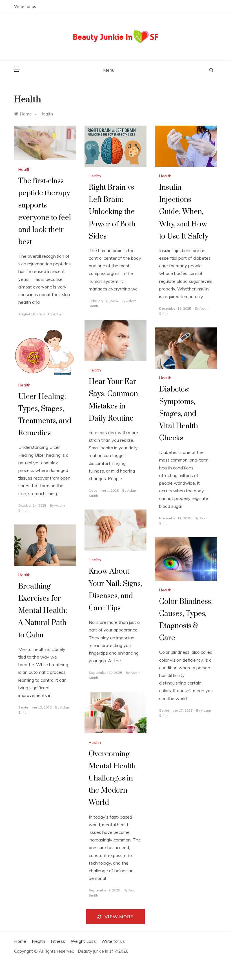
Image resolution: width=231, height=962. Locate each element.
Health (24, 169)
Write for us (25, 6)
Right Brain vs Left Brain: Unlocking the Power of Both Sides (112, 212)
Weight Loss (83, 941)
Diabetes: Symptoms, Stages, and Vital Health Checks (178, 414)
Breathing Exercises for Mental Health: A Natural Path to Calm (42, 611)
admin (58, 314)
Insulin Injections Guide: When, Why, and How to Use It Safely (183, 212)
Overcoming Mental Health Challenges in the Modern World (112, 778)
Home (20, 941)
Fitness (58, 941)
